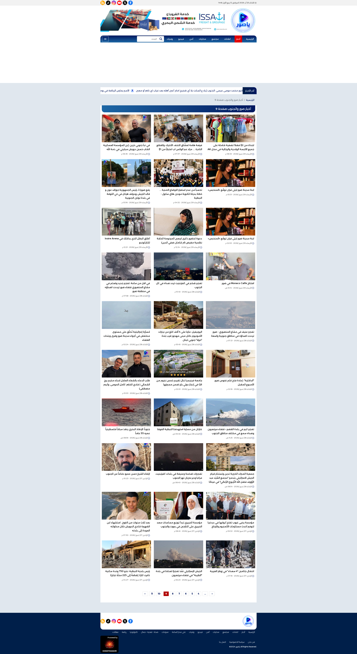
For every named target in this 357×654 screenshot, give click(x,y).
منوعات (165, 632)
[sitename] (248, 621)
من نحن (251, 642)
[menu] (105, 39)
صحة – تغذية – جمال (149, 632)
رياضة (124, 632)
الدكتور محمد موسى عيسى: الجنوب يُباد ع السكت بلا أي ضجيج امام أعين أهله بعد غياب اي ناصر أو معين (233, 90)
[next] (145, 594)
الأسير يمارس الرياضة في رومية (156, 90)
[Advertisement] (178, 63)
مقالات (115, 632)
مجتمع (215, 39)
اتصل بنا (222, 642)
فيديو (181, 39)
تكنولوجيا (134, 632)
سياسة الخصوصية (236, 642)
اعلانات (227, 39)
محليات (202, 39)
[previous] (212, 594)
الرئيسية (250, 39)
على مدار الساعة (179, 632)
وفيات (170, 39)
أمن (191, 39)
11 (152, 593)
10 (159, 593)
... (205, 593)
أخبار (238, 39)
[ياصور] (243, 16)
